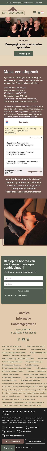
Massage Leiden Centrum (30, 380)
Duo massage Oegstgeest (11, 346)
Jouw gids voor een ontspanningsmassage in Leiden (21, 405)
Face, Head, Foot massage (11, 362)
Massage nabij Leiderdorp (11, 377)
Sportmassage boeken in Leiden (14, 352)
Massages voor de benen (11, 365)
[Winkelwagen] (39, 12)
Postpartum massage (34, 362)
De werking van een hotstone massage (16, 368)
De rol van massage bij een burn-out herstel (18, 399)
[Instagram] (28, 339)
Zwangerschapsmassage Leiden (14, 349)
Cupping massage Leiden (35, 346)
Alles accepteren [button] (13, 441)
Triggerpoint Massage (10, 374)
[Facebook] (23, 339)
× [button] (44, 410)
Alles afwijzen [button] (35, 441)
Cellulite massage (32, 365)
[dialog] (23, 429)
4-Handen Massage (9, 380)
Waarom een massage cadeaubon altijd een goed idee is (23, 402)
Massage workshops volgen (12, 371)
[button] (34, 12)
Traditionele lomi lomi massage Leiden (16, 355)
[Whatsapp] (19, 339)
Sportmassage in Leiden (11, 396)
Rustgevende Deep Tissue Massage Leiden (18, 359)
